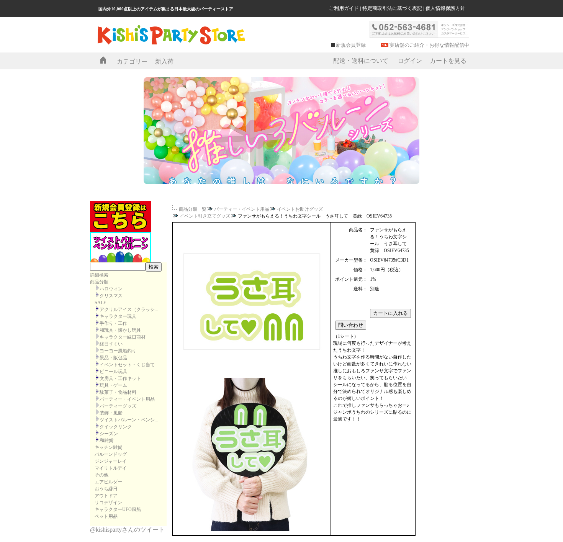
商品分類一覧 (192, 209)
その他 (101, 475)
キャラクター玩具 (118, 316)
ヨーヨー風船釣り (118, 351)
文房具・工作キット (120, 378)
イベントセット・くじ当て (127, 364)
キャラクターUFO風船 (118, 509)
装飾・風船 (111, 413)
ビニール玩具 (113, 371)
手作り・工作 (113, 323)
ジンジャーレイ (111, 461)
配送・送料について (360, 60)
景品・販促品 (113, 357)
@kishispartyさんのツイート (127, 529)
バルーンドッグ (111, 454)
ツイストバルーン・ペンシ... (129, 419)
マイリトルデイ (111, 468)
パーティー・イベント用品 (127, 399)
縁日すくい (111, 344)
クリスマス (111, 295)
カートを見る (448, 60)
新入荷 (164, 61)
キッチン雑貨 (108, 447)
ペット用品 (106, 516)
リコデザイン (108, 502)
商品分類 (99, 282)
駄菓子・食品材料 (118, 392)
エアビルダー (108, 482)
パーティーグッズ (118, 406)
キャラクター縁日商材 (123, 337)
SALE (100, 302)
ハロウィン (111, 288)
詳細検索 (99, 275)
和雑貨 (106, 440)
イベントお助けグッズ (300, 209)
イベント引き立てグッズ (205, 216)
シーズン (109, 433)
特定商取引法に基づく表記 (392, 8)
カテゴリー (132, 61)
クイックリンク (116, 426)
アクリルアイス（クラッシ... (129, 309)
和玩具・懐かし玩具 (120, 330)
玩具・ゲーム (113, 385)
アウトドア (106, 495)
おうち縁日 (106, 488)
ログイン (410, 60)
